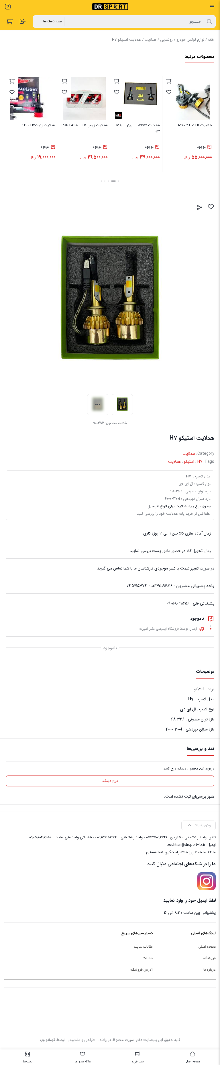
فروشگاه (209, 958)
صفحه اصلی (207, 946)
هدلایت (150, 40)
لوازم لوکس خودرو (190, 40)
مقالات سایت (143, 946)
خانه (211, 40)
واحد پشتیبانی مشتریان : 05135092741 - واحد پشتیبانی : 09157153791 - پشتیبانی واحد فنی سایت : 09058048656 (118, 837)
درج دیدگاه (110, 781)
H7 (199, 461)
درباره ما (209, 969)
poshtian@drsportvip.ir (186, 845)
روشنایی (166, 40)
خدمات (148, 958)
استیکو (189, 461)
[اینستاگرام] (206, 881)
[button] (118, 181)
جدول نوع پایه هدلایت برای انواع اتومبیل (179, 506)
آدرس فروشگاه (141, 969)
